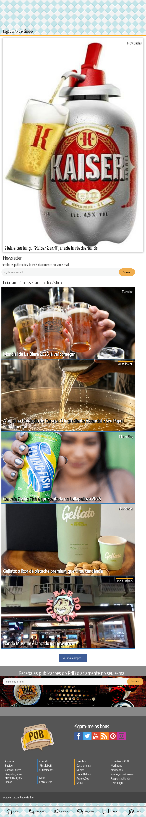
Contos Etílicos (13, 770)
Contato (43, 761)
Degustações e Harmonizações (13, 775)
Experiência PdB (120, 761)
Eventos (127, 291)
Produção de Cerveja (122, 774)
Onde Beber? (124, 581)
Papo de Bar (73, 4)
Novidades (134, 42)
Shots (80, 782)
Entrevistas (45, 782)
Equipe (9, 765)
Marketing (126, 436)
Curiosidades (46, 770)
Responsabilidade (121, 778)
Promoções (83, 778)
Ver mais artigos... (73, 657)
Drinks (8, 782)
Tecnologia (117, 782)
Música (80, 770)
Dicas (42, 777)
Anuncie (9, 761)
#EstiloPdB (125, 364)
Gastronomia (84, 765)
